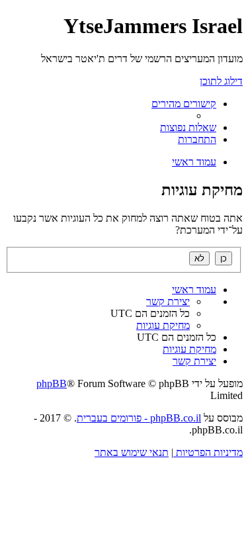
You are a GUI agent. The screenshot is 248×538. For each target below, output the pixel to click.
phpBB (51, 383)
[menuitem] (188, 127)
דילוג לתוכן (221, 81)
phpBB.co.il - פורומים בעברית (139, 418)
